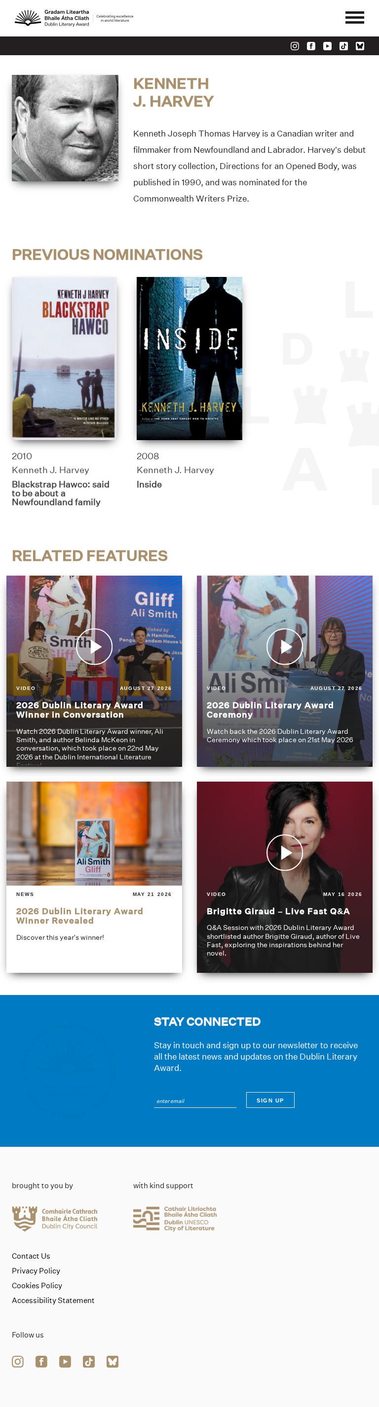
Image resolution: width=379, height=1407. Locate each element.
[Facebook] (311, 46)
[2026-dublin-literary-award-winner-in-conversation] (94, 671)
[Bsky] (360, 46)
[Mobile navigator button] (354, 18)
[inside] (189, 358)
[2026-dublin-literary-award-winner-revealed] (94, 877)
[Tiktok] (344, 46)
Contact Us (31, 1256)
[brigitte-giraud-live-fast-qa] (285, 877)
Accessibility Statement (53, 1300)
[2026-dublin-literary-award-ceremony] (285, 671)
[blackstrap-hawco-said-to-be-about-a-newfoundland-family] (64, 358)
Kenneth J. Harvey (50, 470)
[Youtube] (327, 46)
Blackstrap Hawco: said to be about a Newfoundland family (61, 493)
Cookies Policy (37, 1285)
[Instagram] (295, 46)
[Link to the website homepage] (74, 18)
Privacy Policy (36, 1271)
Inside (149, 484)
